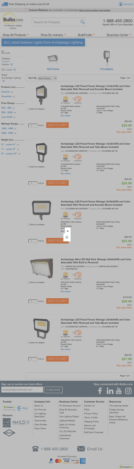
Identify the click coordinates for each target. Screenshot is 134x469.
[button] (68, 230)
